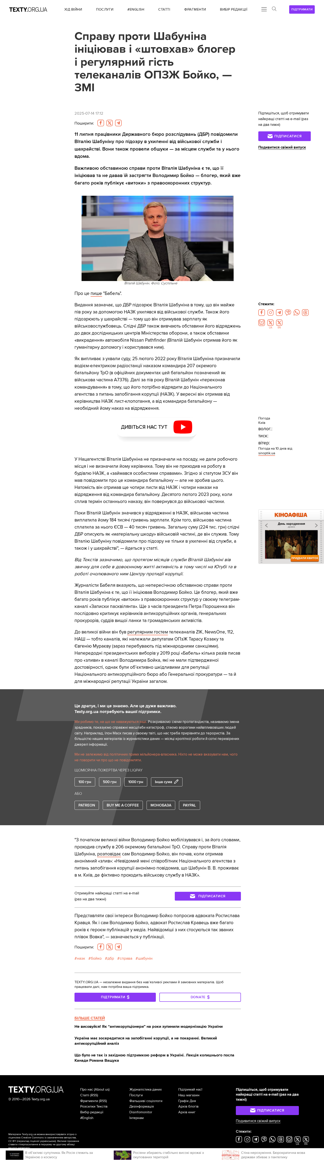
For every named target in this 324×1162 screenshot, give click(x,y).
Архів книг (187, 1112)
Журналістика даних (145, 1089)
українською (47, 1141)
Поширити (84, 123)
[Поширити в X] (109, 123)
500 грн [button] (110, 782)
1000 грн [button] (135, 782)
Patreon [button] (86, 805)
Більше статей (89, 1018)
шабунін (145, 958)
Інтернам (136, 1118)
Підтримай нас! (190, 1089)
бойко (96, 958)
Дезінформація (141, 1106)
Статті (84, 1095)
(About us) (102, 1089)
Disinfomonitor (140, 1112)
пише (96, 293)
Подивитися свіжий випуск (282, 147)
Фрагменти (89, 1101)
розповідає (109, 854)
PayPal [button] (189, 805)
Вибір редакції (91, 1112)
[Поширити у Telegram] (118, 123)
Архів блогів (188, 1106)
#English (86, 1118)
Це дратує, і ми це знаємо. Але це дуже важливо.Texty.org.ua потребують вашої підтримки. (125, 708)
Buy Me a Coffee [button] (123, 805)
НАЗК (81, 958)
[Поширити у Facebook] (100, 123)
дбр (110, 958)
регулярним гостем (147, 632)
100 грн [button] (84, 782)
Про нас (86, 1089)
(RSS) (94, 1095)
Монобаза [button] (161, 805)
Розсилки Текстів (94, 1106)
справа (126, 958)
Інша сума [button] (163, 782)
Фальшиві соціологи (145, 1101)
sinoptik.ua (266, 453)
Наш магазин (188, 1095)
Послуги (136, 1095)
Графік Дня (187, 1101)
